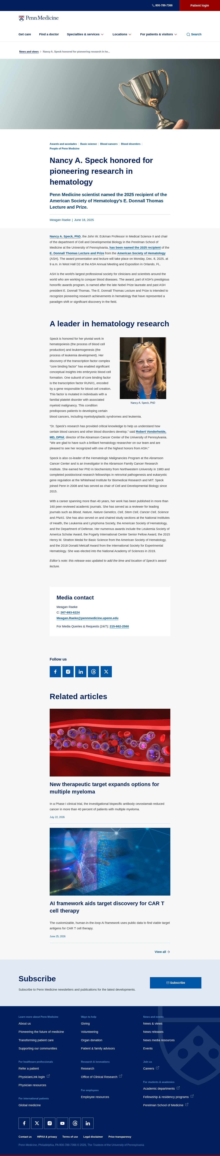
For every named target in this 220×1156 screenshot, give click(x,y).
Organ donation (91, 1040)
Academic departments (159, 1088)
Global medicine (30, 1105)
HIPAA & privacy (47, 1136)
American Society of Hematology (141, 253)
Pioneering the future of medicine (41, 1032)
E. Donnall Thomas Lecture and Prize (77, 253)
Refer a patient (29, 1068)
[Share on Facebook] (55, 671)
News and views (29, 51)
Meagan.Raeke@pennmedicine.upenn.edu (87, 618)
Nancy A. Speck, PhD (65, 236)
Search (196, 34)
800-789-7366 (164, 5)
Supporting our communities (38, 1048)
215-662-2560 (119, 626)
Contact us (25, 1136)
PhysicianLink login (32, 1077)
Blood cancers (109, 143)
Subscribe (177, 982)
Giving (85, 1023)
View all (160, 952)
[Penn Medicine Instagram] (49, 1123)
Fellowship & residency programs (166, 1097)
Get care (25, 34)
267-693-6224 (70, 612)
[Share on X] (106, 671)
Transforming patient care (36, 1040)
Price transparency (119, 1136)
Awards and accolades (63, 143)
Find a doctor (49, 34)
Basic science (88, 143)
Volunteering (89, 1032)
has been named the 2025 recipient (135, 247)
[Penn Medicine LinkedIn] (87, 1123)
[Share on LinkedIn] (80, 671)
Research (87, 1068)
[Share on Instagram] (68, 671)
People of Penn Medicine (64, 148)
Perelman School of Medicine (163, 1105)
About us (25, 1023)
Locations (120, 34)
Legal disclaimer (93, 1136)
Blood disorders (130, 143)
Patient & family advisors (98, 1048)
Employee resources (95, 1097)
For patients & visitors (156, 34)
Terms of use (70, 1136)
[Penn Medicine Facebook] (24, 1123)
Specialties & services (83, 34)
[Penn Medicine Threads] (75, 1123)
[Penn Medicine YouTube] (62, 1123)
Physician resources (32, 1085)
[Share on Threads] (93, 671)
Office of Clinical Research (99, 1077)
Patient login (199, 5)
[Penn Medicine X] (36, 1123)
